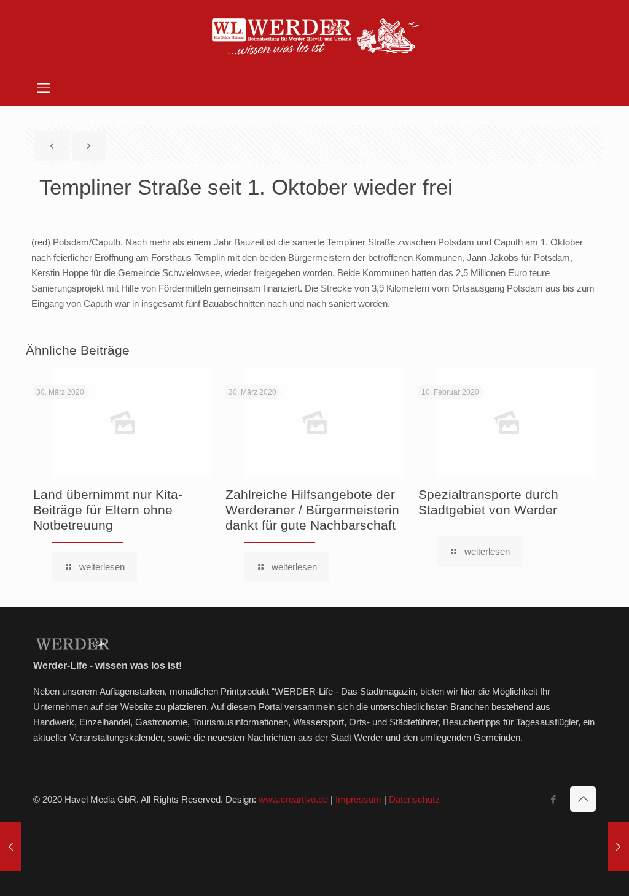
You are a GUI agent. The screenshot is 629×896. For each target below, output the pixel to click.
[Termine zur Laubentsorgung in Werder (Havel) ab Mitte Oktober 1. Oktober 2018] (10, 846)
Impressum (358, 799)
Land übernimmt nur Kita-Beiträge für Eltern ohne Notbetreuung (107, 509)
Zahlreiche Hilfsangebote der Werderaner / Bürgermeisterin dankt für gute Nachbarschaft (312, 509)
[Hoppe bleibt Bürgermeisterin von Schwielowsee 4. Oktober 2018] (618, 846)
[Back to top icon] (583, 799)
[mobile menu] (43, 88)
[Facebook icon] (553, 799)
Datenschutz (414, 799)
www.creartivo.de (293, 799)
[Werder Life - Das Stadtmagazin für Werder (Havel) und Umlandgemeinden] (314, 35)
